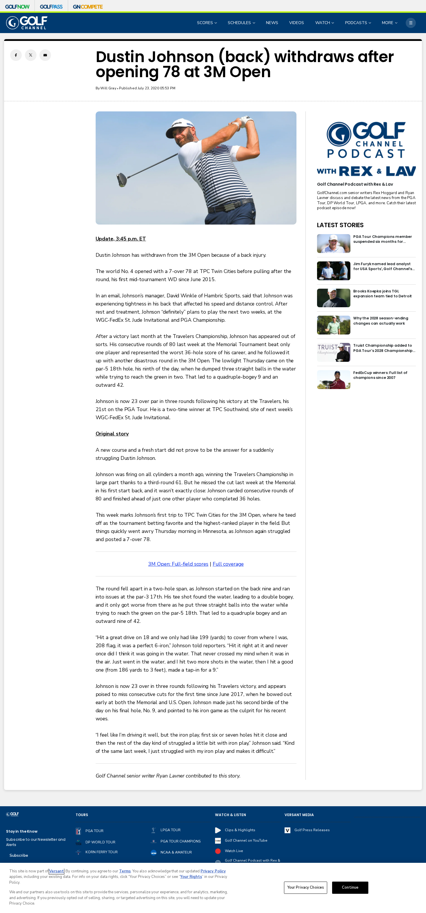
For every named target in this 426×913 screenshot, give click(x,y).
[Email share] (45, 55)
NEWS (272, 23)
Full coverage (228, 564)
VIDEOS (296, 23)
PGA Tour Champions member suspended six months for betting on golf (382, 239)
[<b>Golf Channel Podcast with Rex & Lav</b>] (366, 149)
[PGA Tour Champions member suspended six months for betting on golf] (333, 243)
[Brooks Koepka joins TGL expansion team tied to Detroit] (333, 298)
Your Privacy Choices (305, 887)
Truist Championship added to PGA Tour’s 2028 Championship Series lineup (383, 348)
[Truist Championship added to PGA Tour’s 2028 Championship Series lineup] (333, 352)
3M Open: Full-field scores (178, 564)
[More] (411, 23)
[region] (213, 888)
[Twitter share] (31, 55)
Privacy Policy (213, 871)
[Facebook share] (16, 55)
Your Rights (191, 876)
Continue (350, 887)
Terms (125, 871)
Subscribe (19, 855)
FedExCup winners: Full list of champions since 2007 (380, 375)
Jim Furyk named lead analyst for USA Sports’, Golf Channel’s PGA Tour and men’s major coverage (382, 266)
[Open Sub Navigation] (216, 22)
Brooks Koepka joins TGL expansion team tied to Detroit (382, 294)
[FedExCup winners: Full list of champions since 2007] (333, 379)
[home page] (27, 22)
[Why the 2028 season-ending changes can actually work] (333, 325)
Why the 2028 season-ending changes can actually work (380, 321)
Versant (56, 871)
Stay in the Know (21, 831)
